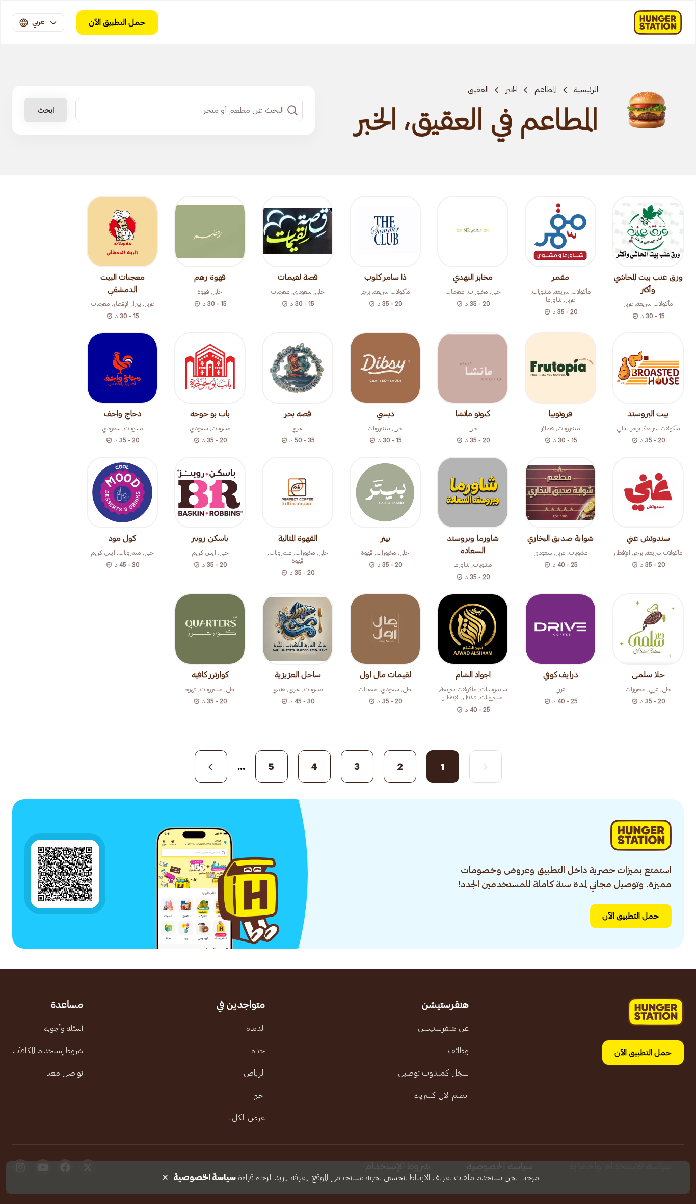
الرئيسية (586, 90)
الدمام (255, 1028)
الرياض (254, 1073)
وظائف (458, 1050)
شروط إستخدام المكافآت (47, 1050)
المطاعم (545, 90)
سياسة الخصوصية (204, 1177)
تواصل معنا (64, 1073)
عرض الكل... (246, 1118)
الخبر (511, 90)
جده (258, 1050)
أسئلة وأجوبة (63, 1028)
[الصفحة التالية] (211, 766)
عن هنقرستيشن (443, 1028)
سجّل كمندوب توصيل (433, 1073)
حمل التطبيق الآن (117, 22)
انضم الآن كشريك (441, 1095)
